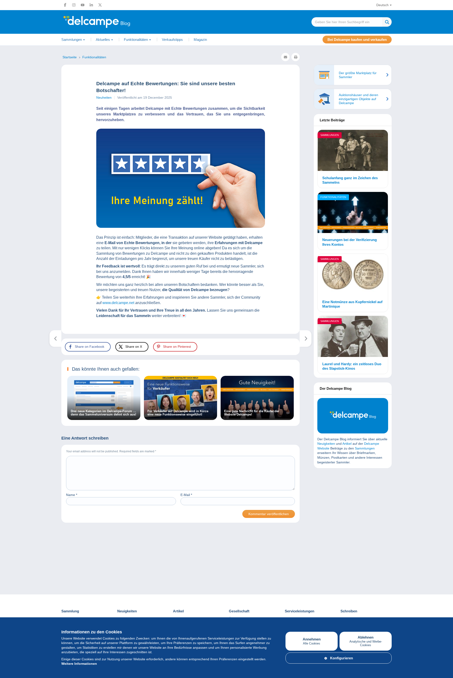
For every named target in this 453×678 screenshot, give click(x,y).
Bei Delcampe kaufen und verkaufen (357, 40)
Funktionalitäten (333, 197)
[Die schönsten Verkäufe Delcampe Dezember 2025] (55, 339)
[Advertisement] (353, 506)
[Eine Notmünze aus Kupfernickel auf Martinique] (353, 275)
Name (71, 495)
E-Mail (186, 495)
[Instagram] (74, 5)
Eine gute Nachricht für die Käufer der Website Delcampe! (251, 413)
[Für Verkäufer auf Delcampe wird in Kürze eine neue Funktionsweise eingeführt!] (180, 417)
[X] (100, 5)
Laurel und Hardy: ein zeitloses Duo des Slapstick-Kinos (351, 366)
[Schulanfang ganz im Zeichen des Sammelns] (353, 151)
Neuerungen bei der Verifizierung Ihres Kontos (349, 242)
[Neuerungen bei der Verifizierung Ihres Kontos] (353, 213)
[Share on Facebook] (7, 242)
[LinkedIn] (91, 5)
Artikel (347, 443)
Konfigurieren (341, 658)
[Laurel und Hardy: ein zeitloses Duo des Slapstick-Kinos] (353, 337)
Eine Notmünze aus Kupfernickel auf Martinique (352, 304)
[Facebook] (65, 5)
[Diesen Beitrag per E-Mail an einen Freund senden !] (285, 57)
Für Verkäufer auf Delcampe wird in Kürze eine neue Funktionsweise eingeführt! (177, 413)
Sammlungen (329, 135)
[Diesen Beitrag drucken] (295, 57)
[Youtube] (82, 5)
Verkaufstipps (172, 39)
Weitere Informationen (79, 663)
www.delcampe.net (118, 303)
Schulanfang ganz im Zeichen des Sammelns (350, 180)
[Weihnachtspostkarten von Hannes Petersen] (305, 339)
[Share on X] (7, 253)
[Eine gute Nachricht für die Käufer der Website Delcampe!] (257, 417)
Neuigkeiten (326, 443)
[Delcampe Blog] (107, 22)
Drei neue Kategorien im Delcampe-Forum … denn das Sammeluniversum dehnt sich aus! (103, 413)
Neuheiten (104, 97)
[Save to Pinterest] (7, 264)
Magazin (200, 39)
